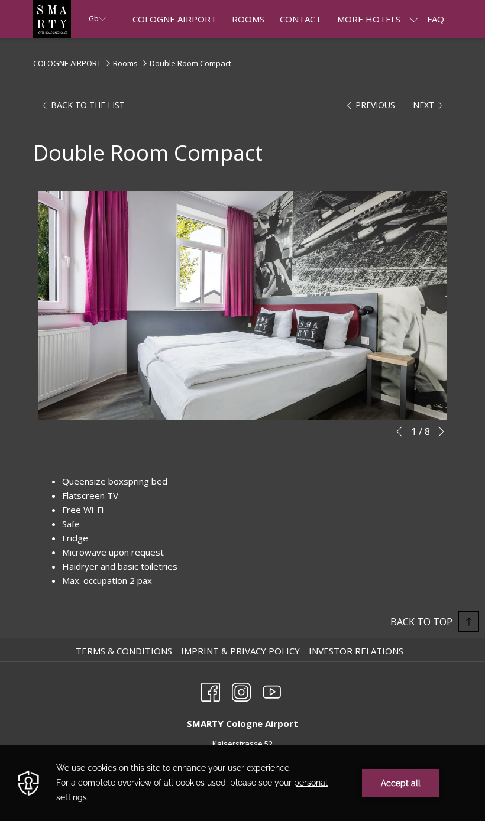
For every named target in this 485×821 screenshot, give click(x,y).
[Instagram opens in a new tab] (241, 690)
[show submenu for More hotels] (413, 19)
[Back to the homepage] (52, 19)
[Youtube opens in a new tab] (272, 690)
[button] (242, 305)
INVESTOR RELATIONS (357, 651)
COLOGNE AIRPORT (67, 63)
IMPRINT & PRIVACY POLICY (242, 651)
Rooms (125, 63)
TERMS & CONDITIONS (125, 651)
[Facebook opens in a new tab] (210, 690)
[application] (242, 783)
